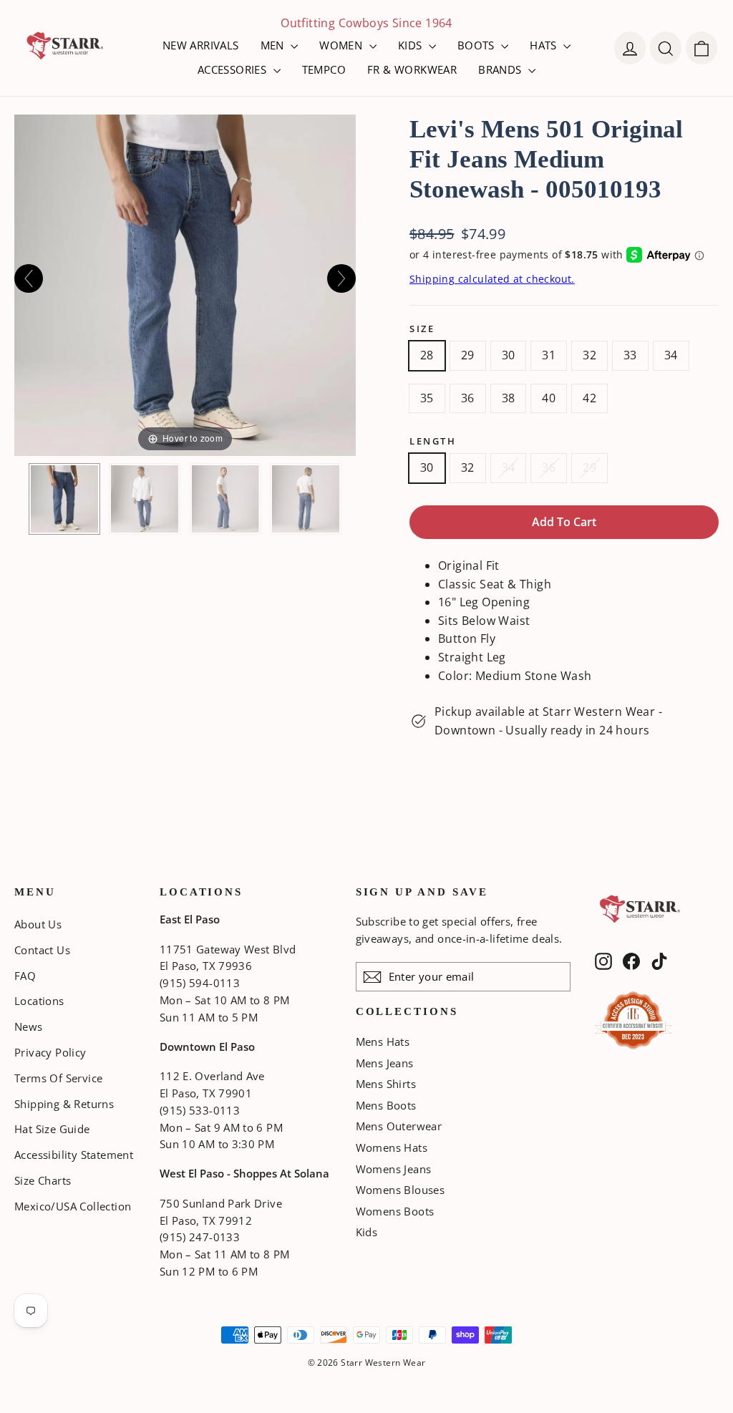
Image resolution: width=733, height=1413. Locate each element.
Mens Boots (386, 1105)
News (28, 1026)
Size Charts (42, 1180)
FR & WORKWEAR (412, 69)
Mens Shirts (386, 1084)
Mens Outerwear (399, 1126)
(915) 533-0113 (200, 1110)
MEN (274, 45)
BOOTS (477, 45)
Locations (39, 1001)
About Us (38, 924)
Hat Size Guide (52, 1129)
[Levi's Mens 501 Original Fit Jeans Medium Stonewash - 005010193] (64, 499)
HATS (545, 45)
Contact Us (42, 950)
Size (422, 329)
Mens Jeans (385, 1063)
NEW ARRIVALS (200, 45)
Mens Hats (383, 1041)
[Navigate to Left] (28, 278)
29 (468, 355)
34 (671, 355)
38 (508, 398)
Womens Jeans (394, 1169)
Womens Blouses (400, 1190)
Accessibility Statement (73, 1154)
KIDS (411, 45)
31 (548, 355)
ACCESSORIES (234, 69)
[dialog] (701, 47)
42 (589, 398)
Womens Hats (391, 1147)
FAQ (25, 975)
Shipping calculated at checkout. (492, 279)
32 (589, 355)
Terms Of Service (58, 1078)
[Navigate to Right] (341, 278)
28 (427, 355)
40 (548, 398)
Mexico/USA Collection (72, 1206)
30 (508, 355)
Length (432, 441)
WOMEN (342, 45)
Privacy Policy (50, 1052)
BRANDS (501, 69)
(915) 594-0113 (200, 983)
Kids (367, 1232)
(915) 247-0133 (200, 1237)
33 (630, 355)
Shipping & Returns (64, 1104)
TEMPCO (324, 69)
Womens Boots (395, 1211)
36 (468, 398)
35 (427, 398)
